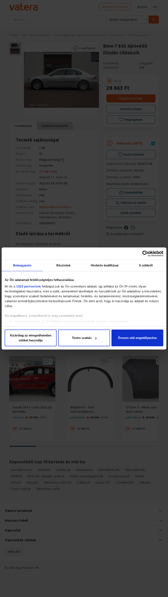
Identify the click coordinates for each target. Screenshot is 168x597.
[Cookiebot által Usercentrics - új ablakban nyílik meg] (145, 254)
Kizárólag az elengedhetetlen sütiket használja (30, 338)
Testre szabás (82, 338)
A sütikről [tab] (146, 265)
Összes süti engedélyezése (137, 338)
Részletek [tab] (63, 265)
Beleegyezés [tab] (22, 265)
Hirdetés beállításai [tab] (104, 265)
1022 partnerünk (28, 286)
